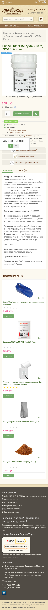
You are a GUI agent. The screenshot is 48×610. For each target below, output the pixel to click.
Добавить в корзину (23, 114)
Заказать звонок (36, 13)
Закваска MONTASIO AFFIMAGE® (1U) (19, 342)
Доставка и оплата (12, 509)
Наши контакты (10, 502)
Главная (7, 33)
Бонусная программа (13, 506)
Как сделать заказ (11, 512)
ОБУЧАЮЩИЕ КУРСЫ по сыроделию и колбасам (25, 496)
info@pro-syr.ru (10, 581)
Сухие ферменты (16, 132)
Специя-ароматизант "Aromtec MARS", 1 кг (21, 422)
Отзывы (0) (21, 170)
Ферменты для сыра (25, 33)
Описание (7, 170)
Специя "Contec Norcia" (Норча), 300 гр (19, 462)
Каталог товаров (11, 499)
